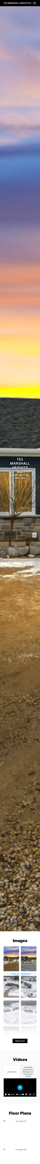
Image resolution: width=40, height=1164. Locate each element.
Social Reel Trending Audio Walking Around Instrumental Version (28, 1071)
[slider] (9, 1094)
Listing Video (12, 1072)
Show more (20, 1041)
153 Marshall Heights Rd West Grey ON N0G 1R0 (18, 3)
